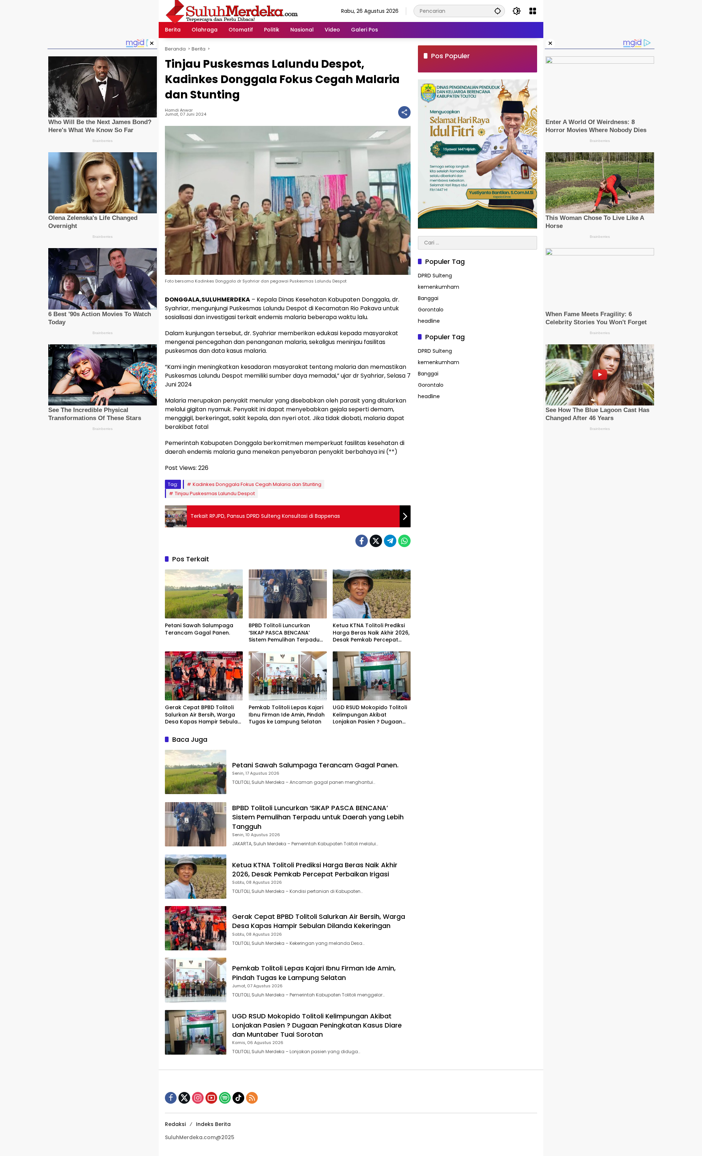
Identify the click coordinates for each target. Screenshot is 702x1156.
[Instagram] (198, 1098)
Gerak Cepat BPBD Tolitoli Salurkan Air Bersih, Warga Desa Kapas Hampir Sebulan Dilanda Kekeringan (203, 715)
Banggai (428, 298)
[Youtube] (211, 1098)
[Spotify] (225, 1098)
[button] (497, 11)
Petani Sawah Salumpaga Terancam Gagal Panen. (199, 629)
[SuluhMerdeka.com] (231, 10)
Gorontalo (431, 309)
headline (429, 321)
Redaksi (175, 1124)
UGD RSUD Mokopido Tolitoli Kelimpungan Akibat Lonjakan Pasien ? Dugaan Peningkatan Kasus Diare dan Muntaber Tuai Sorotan (370, 715)
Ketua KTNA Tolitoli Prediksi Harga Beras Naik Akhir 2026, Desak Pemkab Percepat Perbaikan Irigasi (371, 633)
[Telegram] (390, 541)
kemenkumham (438, 287)
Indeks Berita (213, 1124)
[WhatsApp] (404, 541)
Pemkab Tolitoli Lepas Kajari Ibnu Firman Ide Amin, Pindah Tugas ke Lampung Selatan (287, 714)
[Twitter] (376, 541)
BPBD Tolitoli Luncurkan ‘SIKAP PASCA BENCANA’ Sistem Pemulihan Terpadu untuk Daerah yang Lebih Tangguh (284, 633)
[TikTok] (238, 1098)
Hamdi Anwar (179, 110)
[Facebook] (361, 541)
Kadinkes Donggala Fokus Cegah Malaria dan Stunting (257, 484)
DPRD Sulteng (435, 275)
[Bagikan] (404, 112)
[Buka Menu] (532, 11)
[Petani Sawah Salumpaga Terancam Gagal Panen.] (204, 593)
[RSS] (252, 1098)
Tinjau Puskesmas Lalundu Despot (215, 493)
